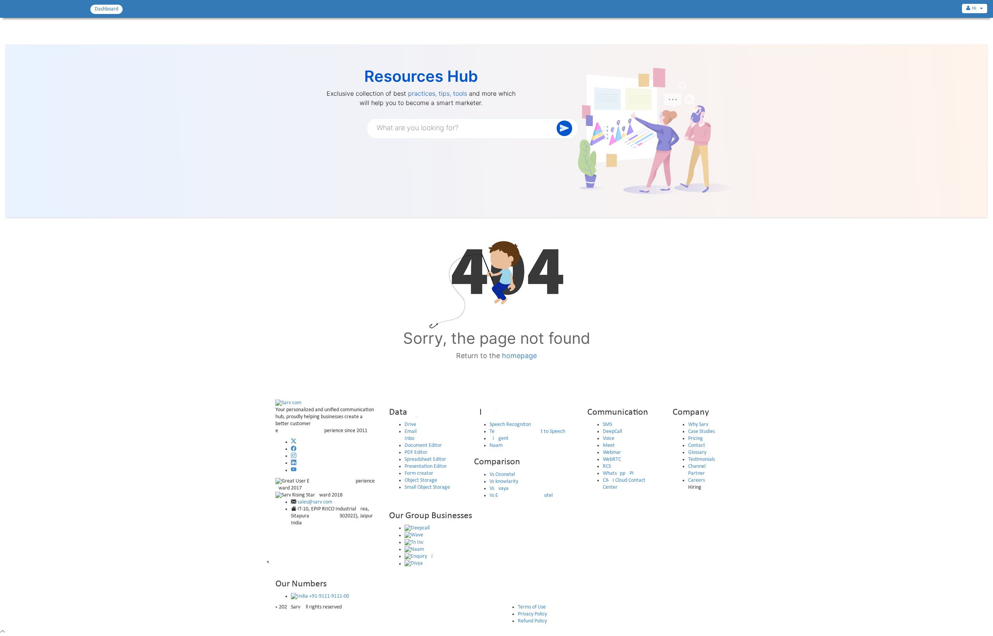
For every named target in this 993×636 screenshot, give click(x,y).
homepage (519, 356)
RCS (607, 466)
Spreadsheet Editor (425, 459)
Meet (609, 445)
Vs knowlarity (504, 481)
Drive (410, 424)
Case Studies (701, 431)
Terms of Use (532, 607)
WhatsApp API (618, 473)
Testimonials (701, 459)
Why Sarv (698, 424)
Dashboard (106, 9)
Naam (496, 445)
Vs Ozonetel (502, 474)
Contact (696, 445)
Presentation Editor (426, 466)
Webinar (612, 452)
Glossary (697, 452)
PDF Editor (416, 452)
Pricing (695, 438)
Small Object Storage (427, 487)
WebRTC (612, 459)
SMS (607, 424)
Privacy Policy (532, 614)
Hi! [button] (975, 8)
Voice (608, 438)
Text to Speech (527, 431)
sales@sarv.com (315, 502)
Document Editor (423, 445)
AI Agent (499, 438)
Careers (696, 480)
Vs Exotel (521, 495)
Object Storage (421, 480)
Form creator (419, 473)
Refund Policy (532, 621)
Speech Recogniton (510, 424)
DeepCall (612, 431)
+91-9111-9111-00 (328, 596)
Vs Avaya (499, 488)
